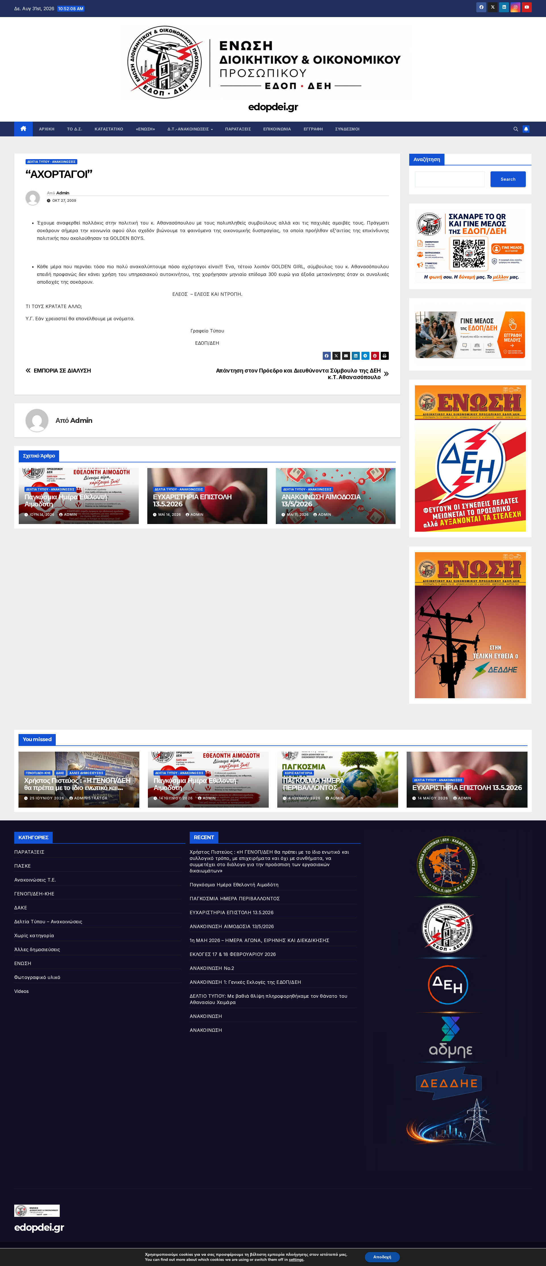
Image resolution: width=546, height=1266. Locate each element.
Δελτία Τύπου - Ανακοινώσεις (51, 161)
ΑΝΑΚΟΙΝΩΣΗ (206, 1016)
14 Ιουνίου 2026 (176, 798)
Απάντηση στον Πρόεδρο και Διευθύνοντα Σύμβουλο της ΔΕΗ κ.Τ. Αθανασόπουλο (298, 374)
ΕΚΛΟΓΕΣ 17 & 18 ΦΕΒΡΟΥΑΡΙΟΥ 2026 (233, 954)
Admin (62, 193)
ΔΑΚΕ (60, 773)
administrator (90, 798)
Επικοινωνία (277, 129)
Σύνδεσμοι (347, 129)
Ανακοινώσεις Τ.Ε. (35, 880)
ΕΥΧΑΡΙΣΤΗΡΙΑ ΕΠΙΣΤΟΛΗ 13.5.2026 (192, 500)
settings (296, 1259)
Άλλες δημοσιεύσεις (86, 773)
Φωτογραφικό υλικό (37, 977)
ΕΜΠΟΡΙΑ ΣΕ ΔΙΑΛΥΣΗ (62, 370)
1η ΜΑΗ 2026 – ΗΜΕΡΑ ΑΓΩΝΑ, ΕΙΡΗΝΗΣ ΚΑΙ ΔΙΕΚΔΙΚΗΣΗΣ (260, 940)
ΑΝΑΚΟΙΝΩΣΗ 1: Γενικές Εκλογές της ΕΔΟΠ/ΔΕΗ (245, 982)
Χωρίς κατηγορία (298, 773)
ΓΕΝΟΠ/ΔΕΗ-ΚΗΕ (38, 773)
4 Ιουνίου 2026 (305, 798)
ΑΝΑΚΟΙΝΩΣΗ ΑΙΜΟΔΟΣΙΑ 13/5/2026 (321, 500)
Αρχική (47, 129)
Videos (21, 991)
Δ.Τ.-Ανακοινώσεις (188, 129)
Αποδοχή (382, 1257)
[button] (516, 129)
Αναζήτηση (426, 159)
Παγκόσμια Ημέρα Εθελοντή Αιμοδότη (65, 500)
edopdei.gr (273, 107)
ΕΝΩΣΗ (22, 963)
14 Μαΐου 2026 (433, 798)
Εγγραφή (313, 129)
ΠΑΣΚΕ (22, 866)
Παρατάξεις (238, 129)
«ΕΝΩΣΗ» (145, 129)
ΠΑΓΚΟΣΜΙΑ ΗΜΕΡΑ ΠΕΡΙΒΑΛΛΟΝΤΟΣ (313, 784)
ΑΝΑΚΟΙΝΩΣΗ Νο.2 (212, 968)
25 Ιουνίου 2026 (47, 798)
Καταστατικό (109, 129)
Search (508, 179)
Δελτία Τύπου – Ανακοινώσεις (48, 921)
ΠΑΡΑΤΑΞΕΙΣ (29, 852)
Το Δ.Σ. (74, 129)
